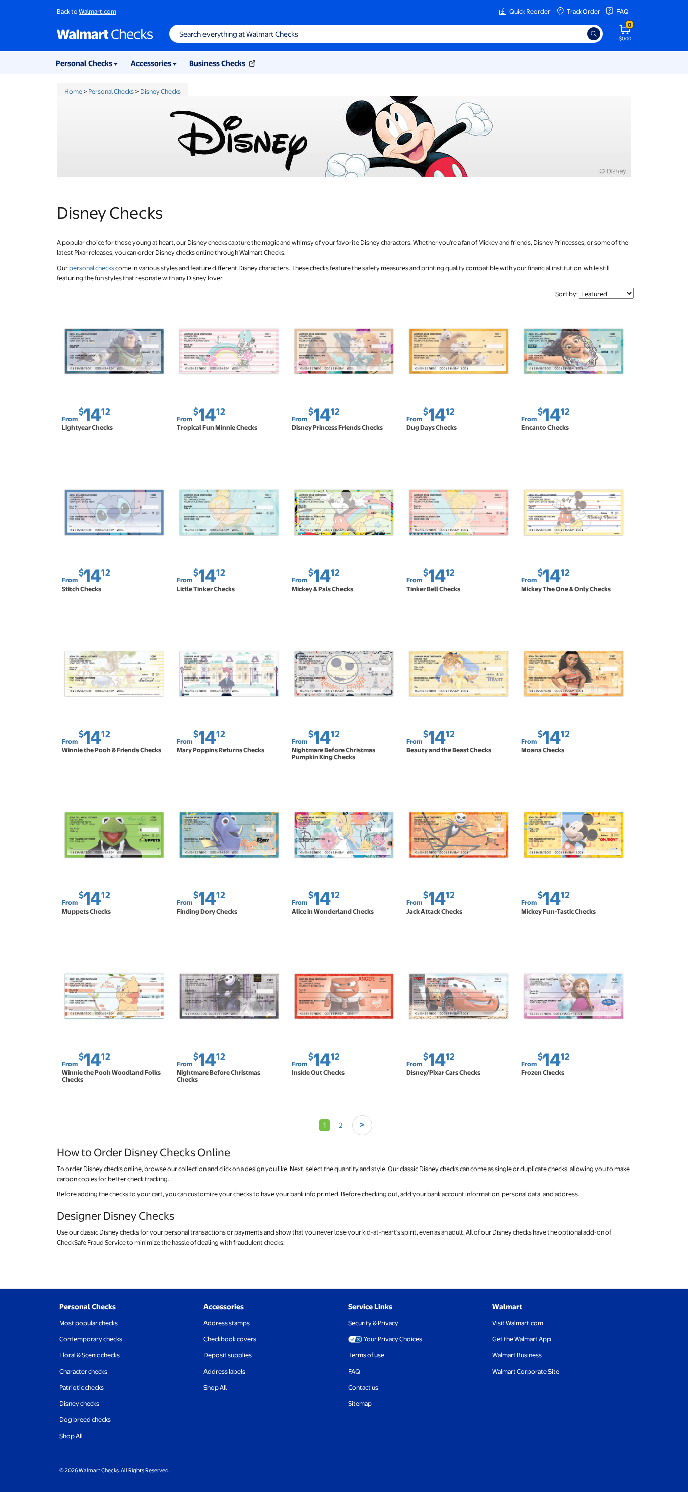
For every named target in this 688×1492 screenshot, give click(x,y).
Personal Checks (111, 91)
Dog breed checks (85, 1419)
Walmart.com (97, 11)
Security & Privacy (373, 1322)
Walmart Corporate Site (525, 1371)
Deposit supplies (227, 1354)
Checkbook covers (229, 1338)
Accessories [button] (152, 63)
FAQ (622, 11)
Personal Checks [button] (85, 63)
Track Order (583, 11)
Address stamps (226, 1322)
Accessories (223, 1306)
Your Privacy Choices (393, 1338)
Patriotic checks (81, 1387)
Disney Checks (160, 91)
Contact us (363, 1387)
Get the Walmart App (521, 1338)
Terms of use (366, 1354)
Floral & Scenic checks (89, 1354)
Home (73, 91)
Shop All (71, 1435)
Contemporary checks (90, 1338)
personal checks (91, 267)
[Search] (593, 33)
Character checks (83, 1371)
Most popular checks (88, 1322)
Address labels (224, 1371)
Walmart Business (517, 1354)
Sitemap (360, 1403)
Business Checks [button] (218, 63)
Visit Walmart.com (517, 1322)
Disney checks (79, 1403)
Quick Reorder (530, 11)
